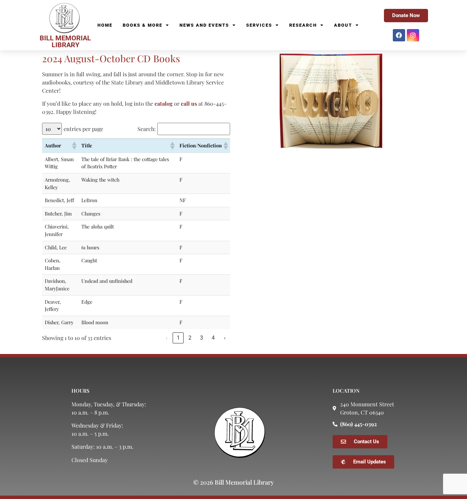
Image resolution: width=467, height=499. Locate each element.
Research (303, 25)
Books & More (142, 25)
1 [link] (178, 337)
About (343, 25)
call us (189, 103)
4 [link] (213, 337)
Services (259, 25)
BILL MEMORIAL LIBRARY (65, 41)
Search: (146, 129)
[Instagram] (413, 35)
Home (104, 25)
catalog (164, 103)
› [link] (225, 337)
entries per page (83, 129)
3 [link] (201, 337)
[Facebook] (399, 35)
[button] (74, 146)
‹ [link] (167, 337)
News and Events (204, 25)
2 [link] (189, 337)
